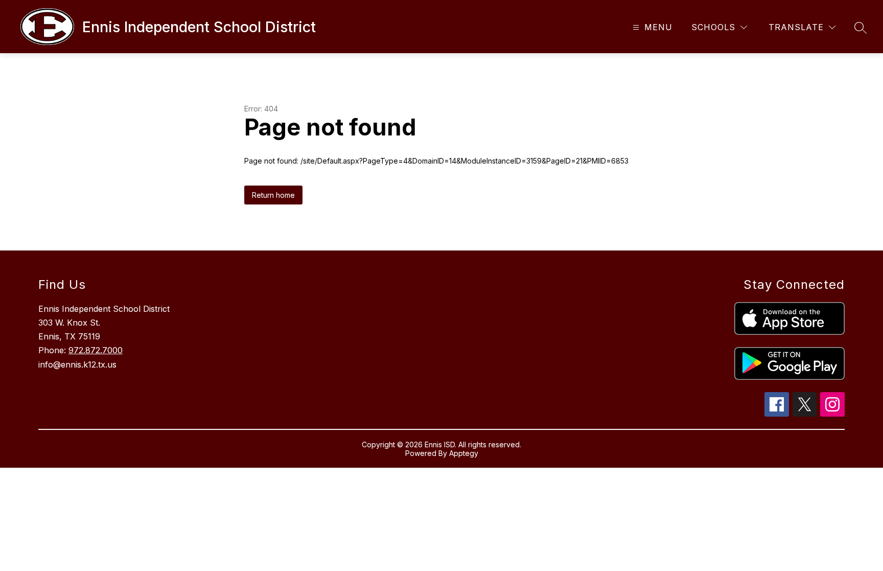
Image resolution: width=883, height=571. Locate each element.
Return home (273, 195)
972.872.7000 (95, 350)
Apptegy (463, 453)
